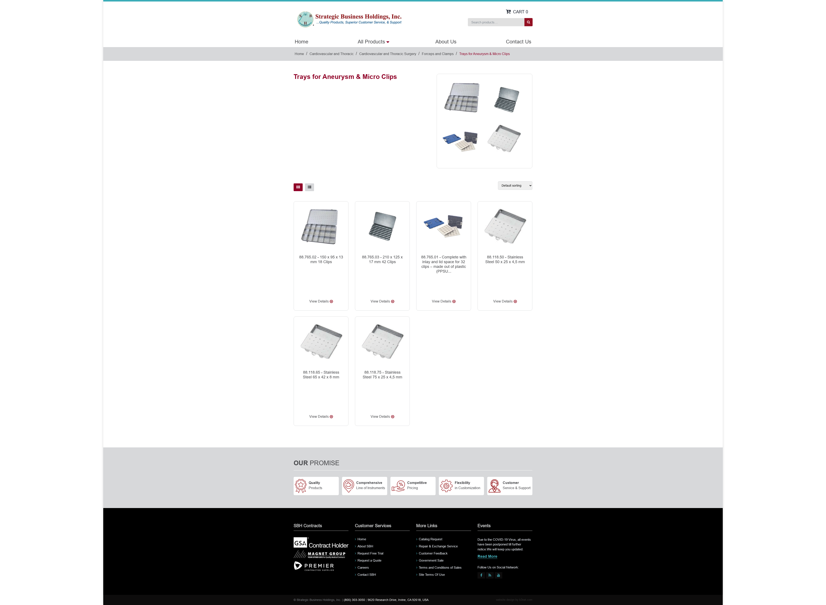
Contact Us (518, 42)
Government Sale (431, 560)
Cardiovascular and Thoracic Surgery (387, 54)
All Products (371, 42)
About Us (445, 42)
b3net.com (525, 599)
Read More (487, 557)
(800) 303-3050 (354, 600)
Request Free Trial (370, 553)
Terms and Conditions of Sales (440, 567)
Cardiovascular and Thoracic (332, 54)
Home (301, 42)
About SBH (365, 546)
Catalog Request (430, 539)
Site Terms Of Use (432, 574)
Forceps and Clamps (438, 54)
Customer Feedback (433, 553)
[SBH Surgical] (349, 19)
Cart (520, 11)
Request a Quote (369, 560)
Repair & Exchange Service (438, 546)
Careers (363, 567)
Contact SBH (367, 574)
